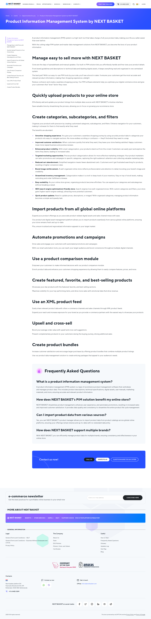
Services (57, 4)
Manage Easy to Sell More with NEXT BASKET (15, 46)
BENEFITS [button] (28, 518)
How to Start (105, 538)
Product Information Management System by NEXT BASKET (15, 40)
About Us (56, 538)
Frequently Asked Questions (110, 541)
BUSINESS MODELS (28, 4)
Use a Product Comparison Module (14, 71)
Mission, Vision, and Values (61, 546)
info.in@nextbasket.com (89, 584)
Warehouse (67, 4)
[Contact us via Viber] (48, 585)
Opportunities (46, 4)
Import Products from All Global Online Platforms (15, 61)
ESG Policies (57, 543)
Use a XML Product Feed (14, 81)
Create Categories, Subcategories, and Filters (14, 56)
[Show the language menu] (138, 4)
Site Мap (103, 549)
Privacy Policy (10, 545)
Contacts (76, 4)
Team (55, 541)
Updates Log (105, 546)
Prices (39, 4)
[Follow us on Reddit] (110, 604)
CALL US (89, 459)
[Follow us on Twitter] (85, 604)
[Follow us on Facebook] (79, 604)
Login (143, 4)
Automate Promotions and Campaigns (14, 66)
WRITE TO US (102, 459)
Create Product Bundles (13, 87)
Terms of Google (140, 614)
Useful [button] (50, 518)
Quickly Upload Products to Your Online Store (16, 51)
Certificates (56, 549)
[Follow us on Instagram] (91, 604)
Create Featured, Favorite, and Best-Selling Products (15, 76)
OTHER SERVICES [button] (39, 518)
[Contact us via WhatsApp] (43, 585)
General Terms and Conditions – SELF (18, 538)
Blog (102, 552)
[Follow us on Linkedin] (98, 604)
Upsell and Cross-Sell (12, 84)
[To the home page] (13, 4)
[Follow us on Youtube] (104, 604)
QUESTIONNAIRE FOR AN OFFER (124, 459)
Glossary (103, 543)
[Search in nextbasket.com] (133, 4)
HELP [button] (57, 518)
